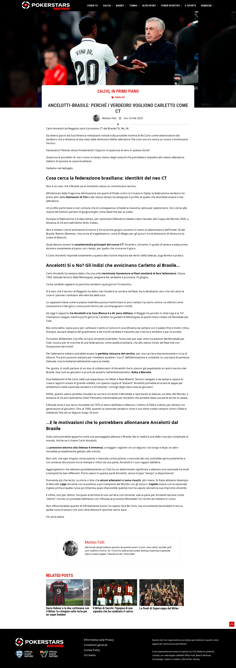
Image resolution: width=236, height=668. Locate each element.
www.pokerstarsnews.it (169, 651)
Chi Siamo (90, 655)
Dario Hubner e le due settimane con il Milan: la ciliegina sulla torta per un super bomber (67, 611)
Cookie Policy (92, 650)
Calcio (107, 5)
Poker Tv (92, 5)
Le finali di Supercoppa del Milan (159, 608)
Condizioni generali (95, 645)
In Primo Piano (125, 91)
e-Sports (190, 5)
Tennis (133, 5)
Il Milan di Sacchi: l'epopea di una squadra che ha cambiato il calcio (113, 609)
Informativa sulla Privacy (99, 640)
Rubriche (206, 5)
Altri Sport (149, 5)
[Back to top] (231, 624)
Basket (120, 5)
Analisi (120, 97)
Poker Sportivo (170, 5)
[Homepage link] (46, 5)
